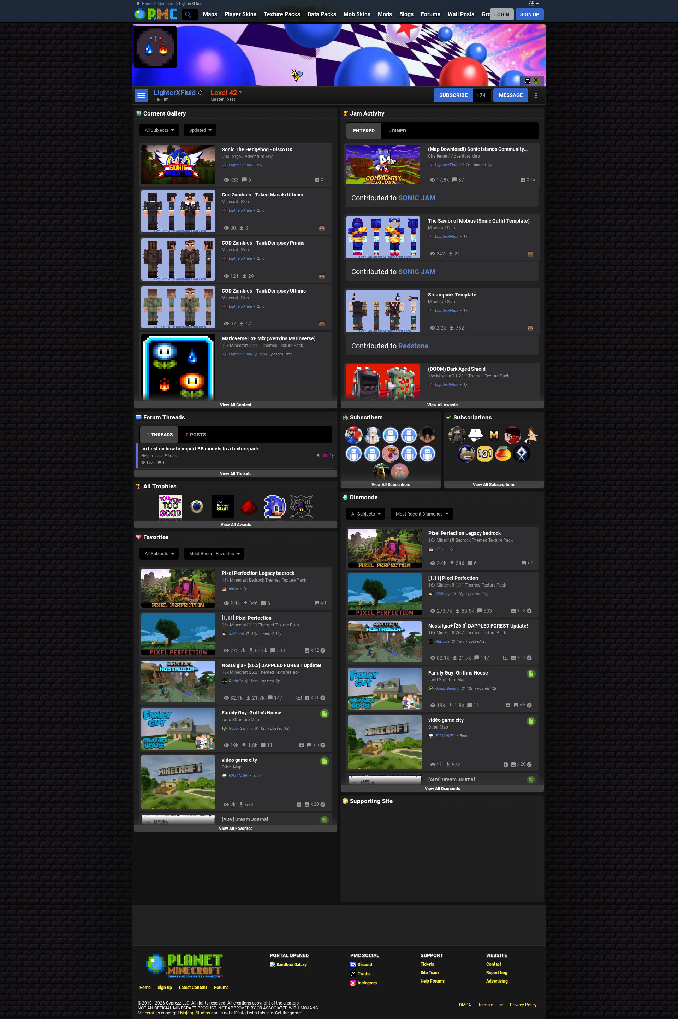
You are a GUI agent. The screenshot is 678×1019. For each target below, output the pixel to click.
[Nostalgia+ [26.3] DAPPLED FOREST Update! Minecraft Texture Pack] (386, 642)
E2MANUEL (445, 736)
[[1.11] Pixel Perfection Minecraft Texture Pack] (386, 594)
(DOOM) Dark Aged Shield (457, 369)
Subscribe (453, 95)
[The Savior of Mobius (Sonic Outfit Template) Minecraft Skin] (385, 237)
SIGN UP (529, 14)
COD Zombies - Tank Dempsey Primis (263, 243)
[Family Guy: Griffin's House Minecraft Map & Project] (386, 689)
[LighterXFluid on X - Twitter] (527, 81)
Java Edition (166, 456)
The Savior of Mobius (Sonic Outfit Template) (479, 221)
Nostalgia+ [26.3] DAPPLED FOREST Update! (478, 626)
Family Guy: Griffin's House (458, 673)
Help (145, 456)
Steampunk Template (452, 295)
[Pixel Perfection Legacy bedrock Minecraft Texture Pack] (386, 548)
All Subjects (156, 130)
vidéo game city (446, 720)
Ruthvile (442, 641)
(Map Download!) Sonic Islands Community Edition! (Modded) (476, 149)
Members (165, 3)
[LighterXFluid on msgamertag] (536, 81)
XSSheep (443, 593)
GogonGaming (447, 688)
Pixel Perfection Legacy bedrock (464, 533)
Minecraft (147, 1013)
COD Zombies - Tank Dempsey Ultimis (264, 291)
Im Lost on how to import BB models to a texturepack (200, 449)
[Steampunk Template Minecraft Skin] (385, 311)
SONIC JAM (417, 198)
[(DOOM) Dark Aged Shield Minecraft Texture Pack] (385, 387)
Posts (196, 434)
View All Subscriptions (494, 484)
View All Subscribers (390, 484)
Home (147, 3)
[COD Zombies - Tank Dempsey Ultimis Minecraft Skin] (179, 307)
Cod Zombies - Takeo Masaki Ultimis (262, 195)
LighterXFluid (240, 165)
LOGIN (501, 14)
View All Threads (235, 473)
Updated (197, 130)
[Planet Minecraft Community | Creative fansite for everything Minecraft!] (184, 965)
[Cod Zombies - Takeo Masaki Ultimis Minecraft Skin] (179, 211)
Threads (160, 434)
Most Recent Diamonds (419, 514)
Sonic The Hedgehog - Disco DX (257, 149)
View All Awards (442, 404)
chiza (440, 549)
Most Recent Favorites (211, 553)
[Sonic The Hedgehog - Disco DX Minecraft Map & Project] (179, 164)
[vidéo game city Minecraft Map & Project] (386, 742)
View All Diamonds (442, 788)
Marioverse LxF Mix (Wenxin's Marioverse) (269, 338)
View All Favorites (235, 828)
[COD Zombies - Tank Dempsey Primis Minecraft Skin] (179, 259)
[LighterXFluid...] (187, 14)
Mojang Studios (195, 1013)
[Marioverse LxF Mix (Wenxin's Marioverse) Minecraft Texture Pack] (179, 371)
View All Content (235, 404)
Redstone (413, 346)
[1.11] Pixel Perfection (453, 578)
